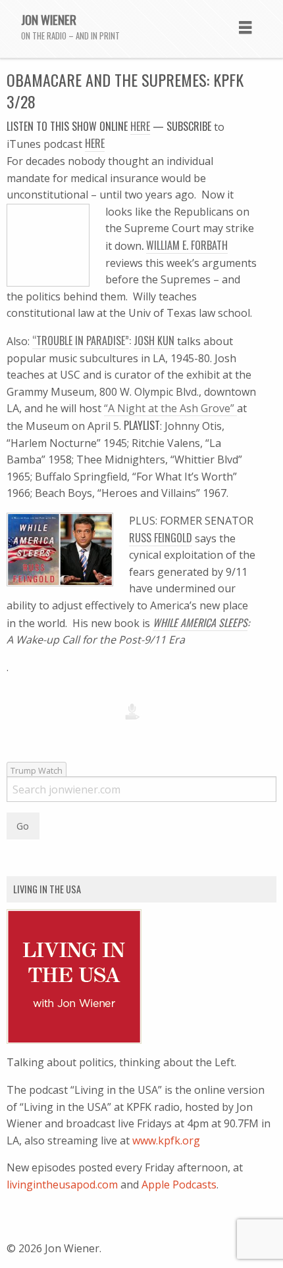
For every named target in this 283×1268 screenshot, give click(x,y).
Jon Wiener (48, 19)
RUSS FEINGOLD (160, 538)
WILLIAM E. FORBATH (187, 245)
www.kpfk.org (166, 1140)
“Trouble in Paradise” (80, 340)
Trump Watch (37, 770)
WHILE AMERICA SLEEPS (200, 622)
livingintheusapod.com (62, 1184)
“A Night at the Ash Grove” (170, 408)
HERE (95, 143)
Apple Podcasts (179, 1184)
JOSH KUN (154, 340)
